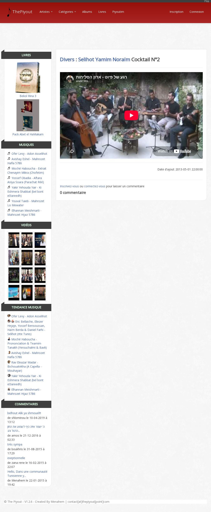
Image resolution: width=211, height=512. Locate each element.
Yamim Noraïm (112, 59)
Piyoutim (118, 12)
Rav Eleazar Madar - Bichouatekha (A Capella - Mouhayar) (24, 366)
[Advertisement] (105, 32)
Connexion (197, 12)
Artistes (45, 12)
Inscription (176, 12)
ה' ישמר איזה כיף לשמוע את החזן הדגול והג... (26, 429)
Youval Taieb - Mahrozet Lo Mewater (25, 203)
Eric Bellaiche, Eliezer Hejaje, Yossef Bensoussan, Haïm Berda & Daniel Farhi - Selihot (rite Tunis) (26, 328)
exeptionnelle (16, 458)
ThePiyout (22, 11)
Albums (87, 12)
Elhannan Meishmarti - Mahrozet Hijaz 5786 (24, 213)
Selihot (86, 59)
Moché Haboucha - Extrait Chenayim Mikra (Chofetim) (26, 170)
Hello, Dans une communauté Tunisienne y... (27, 474)
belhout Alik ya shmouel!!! (24, 413)
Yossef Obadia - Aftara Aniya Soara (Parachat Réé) (25, 180)
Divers (67, 59)
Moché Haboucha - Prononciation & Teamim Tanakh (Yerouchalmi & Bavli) (27, 343)
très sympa (14, 444)
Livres (102, 12)
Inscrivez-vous (69, 186)
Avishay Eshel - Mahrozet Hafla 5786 (26, 161)
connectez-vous (94, 186)
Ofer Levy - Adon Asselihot (29, 154)
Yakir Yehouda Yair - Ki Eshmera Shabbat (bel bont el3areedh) (25, 191)
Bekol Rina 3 (28, 96)
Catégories (66, 12)
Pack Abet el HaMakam (27, 134)
